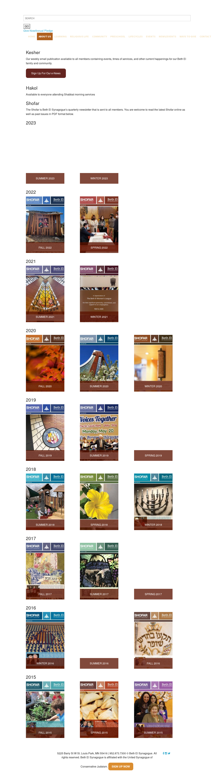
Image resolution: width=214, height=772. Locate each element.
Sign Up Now (121, 766)
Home (31, 36)
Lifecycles (136, 36)
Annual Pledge (44, 31)
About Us (45, 36)
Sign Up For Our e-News (46, 73)
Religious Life (79, 36)
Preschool (117, 36)
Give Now (29, 31)
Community (99, 36)
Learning (60, 36)
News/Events (167, 36)
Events (150, 36)
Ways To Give (188, 36)
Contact (205, 36)
